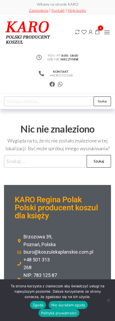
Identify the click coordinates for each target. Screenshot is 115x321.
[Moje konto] (91, 31)
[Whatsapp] (60, 84)
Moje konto (77, 10)
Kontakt (58, 10)
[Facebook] (52, 84)
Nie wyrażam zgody (68, 305)
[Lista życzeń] (84, 31)
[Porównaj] (77, 31)
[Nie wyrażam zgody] (108, 300)
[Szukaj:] (57, 161)
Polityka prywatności (59, 313)
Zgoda (38, 305)
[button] (107, 32)
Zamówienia (38, 10)
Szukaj (102, 101)
